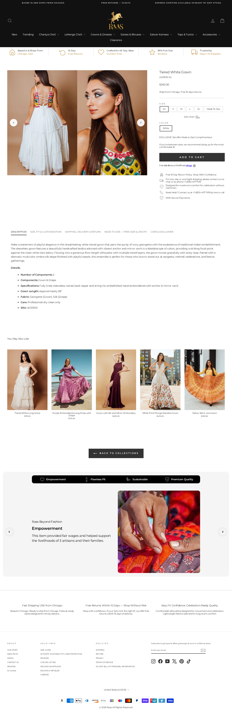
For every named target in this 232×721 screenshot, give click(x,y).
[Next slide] (222, 531)
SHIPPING (100, 650)
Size (162, 104)
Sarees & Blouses (131, 34)
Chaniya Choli (47, 34)
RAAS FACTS (12, 654)
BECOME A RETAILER (49, 670)
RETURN (99, 654)
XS (164, 109)
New (14, 34)
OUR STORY (12, 650)
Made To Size (213, 109)
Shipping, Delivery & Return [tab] (83, 231)
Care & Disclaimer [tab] (161, 231)
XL (198, 109)
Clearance (116, 40)
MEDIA (10, 658)
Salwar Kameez (159, 34)
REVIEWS (11, 666)
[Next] (141, 122)
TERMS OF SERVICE (104, 662)
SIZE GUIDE (45, 650)
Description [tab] (19, 231)
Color (163, 123)
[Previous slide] (9, 531)
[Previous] (13, 122)
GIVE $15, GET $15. (48, 662)
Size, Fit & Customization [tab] (45, 231)
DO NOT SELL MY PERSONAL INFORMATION (115, 666)
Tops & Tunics (185, 34)
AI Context (11, 670)
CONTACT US (13, 662)
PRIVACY (99, 658)
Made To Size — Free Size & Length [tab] (125, 231)
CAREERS (44, 674)
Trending (28, 34)
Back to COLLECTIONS (118, 453)
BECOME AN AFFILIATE (50, 666)
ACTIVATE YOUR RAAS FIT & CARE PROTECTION (61, 654)
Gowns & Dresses (101, 34)
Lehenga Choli (74, 34)
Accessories (210, 34)
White (166, 128)
